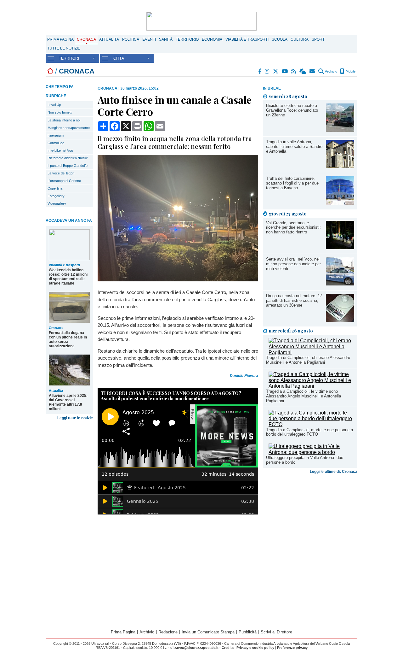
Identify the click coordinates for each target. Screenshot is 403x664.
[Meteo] (303, 71)
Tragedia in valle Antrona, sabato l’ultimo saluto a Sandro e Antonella (294, 146)
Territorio (187, 39)
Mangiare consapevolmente (69, 128)
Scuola (279, 39)
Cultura (300, 39)
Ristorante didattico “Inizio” (68, 158)
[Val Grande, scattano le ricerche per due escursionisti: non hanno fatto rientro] (340, 247)
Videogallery (57, 203)
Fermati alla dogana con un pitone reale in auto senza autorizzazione (68, 339)
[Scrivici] (312, 71)
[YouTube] (285, 71)
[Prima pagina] (50, 71)
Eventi (149, 39)
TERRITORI (69, 58)
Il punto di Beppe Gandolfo (68, 165)
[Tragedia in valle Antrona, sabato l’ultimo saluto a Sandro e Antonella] (340, 166)
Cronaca (86, 39)
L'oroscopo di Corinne (64, 181)
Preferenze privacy (292, 647)
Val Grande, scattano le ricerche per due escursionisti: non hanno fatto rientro (293, 227)
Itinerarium (56, 135)
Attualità (109, 39)
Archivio (330, 71)
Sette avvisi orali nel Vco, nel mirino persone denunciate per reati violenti (293, 264)
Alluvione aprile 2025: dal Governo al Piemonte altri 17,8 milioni (68, 402)
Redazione (168, 632)
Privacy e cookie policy (255, 647)
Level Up (54, 105)
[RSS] (294, 71)
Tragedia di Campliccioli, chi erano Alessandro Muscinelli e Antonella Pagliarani (308, 360)
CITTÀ (118, 58)
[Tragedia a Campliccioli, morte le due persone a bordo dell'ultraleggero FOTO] (311, 424)
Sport (318, 39)
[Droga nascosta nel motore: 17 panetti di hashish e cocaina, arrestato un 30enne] (340, 320)
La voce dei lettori (61, 173)
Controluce (56, 143)
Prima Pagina (60, 39)
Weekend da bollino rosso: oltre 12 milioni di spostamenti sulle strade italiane (68, 276)
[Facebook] (260, 71)
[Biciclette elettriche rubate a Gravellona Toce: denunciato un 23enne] (340, 130)
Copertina (55, 188)
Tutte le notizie (63, 48)
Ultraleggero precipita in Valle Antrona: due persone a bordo (304, 460)
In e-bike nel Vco (60, 150)
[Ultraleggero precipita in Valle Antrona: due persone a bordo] (311, 452)
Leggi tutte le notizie (75, 418)
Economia (212, 39)
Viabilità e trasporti (247, 39)
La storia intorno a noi (64, 120)
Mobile (350, 71)
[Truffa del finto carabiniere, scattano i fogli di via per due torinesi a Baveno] (340, 203)
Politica (130, 39)
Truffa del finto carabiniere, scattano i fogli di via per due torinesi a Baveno (292, 183)
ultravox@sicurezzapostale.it (194, 647)
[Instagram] (267, 71)
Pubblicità (248, 632)
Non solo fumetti (60, 112)
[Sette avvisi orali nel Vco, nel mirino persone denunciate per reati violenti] (340, 283)
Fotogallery (56, 196)
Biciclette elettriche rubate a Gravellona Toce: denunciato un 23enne (292, 110)
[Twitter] (276, 71)
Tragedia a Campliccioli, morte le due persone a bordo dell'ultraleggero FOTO (309, 432)
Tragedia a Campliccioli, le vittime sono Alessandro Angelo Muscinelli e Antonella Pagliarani (303, 396)
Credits (228, 647)
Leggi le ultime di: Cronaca (333, 471)
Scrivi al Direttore (276, 632)
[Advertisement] (310, 525)
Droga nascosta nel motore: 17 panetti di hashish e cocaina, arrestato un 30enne (294, 300)
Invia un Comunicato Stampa (208, 632)
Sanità (166, 39)
